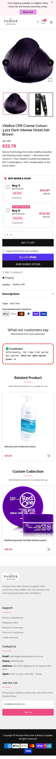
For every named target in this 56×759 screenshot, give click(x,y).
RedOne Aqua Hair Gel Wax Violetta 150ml (25, 540)
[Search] (38, 22)
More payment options (28, 264)
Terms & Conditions (12, 632)
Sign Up (28, 712)
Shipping (9, 277)
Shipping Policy (10, 622)
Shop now (28, 12)
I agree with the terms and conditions (22, 251)
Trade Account (10, 637)
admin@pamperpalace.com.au (26, 656)
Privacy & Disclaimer (12, 617)
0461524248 (17, 661)
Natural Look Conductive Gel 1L (20, 446)
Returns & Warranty (12, 627)
